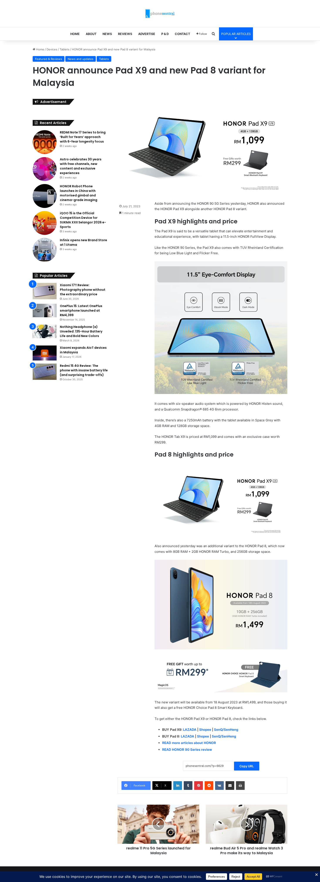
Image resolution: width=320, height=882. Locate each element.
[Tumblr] (188, 785)
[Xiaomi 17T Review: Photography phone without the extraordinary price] (45, 291)
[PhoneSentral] (160, 13)
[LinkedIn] (177, 785)
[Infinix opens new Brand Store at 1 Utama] (45, 250)
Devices (52, 49)
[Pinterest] (198, 785)
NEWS (107, 34)
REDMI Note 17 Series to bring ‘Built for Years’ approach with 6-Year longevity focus (83, 137)
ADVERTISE (146, 34)
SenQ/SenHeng (226, 730)
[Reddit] (209, 785)
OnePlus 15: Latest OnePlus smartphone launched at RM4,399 (81, 310)
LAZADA (189, 730)
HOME (75, 34)
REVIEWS (125, 34)
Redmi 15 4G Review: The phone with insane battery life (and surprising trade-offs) (84, 370)
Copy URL (246, 766)
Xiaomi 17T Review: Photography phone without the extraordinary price (82, 289)
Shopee (205, 730)
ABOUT (91, 34)
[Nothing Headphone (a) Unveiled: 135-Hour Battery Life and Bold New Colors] (45, 331)
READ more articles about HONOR (189, 743)
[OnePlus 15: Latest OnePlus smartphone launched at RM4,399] (45, 310)
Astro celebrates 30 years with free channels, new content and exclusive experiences (80, 166)
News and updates (80, 59)
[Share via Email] (230, 785)
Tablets (64, 49)
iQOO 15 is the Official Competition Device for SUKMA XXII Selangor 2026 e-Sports (83, 220)
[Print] (240, 785)
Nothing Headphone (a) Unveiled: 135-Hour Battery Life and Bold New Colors (81, 331)
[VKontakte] (219, 785)
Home (39, 49)
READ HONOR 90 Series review (187, 749)
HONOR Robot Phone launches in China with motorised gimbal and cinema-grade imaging (78, 193)
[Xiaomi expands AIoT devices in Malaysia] (45, 352)
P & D (165, 34)
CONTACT (182, 34)
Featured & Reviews (48, 59)
